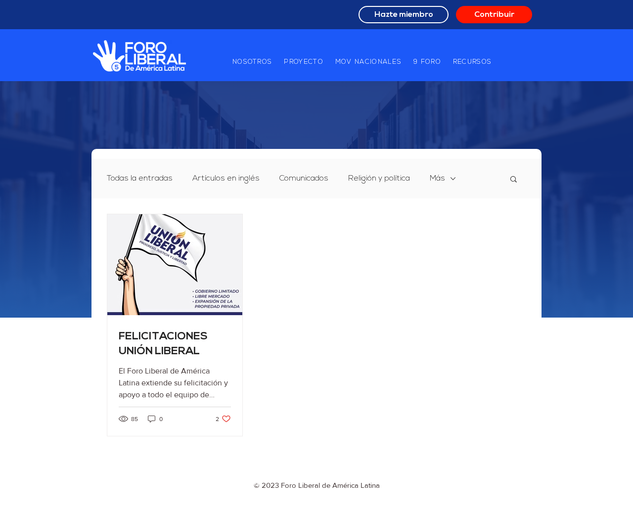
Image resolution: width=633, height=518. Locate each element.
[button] (252, 62)
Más (437, 179)
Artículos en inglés (226, 179)
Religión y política (379, 179)
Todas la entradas (140, 179)
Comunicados (303, 179)
